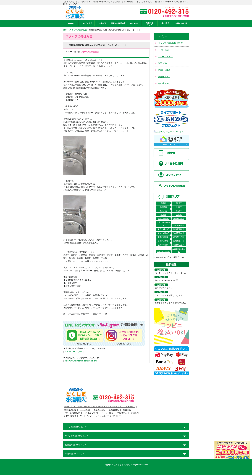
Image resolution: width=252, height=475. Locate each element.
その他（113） (164, 83)
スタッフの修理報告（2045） (171, 43)
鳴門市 (179, 203)
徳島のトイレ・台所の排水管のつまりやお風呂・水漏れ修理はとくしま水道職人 (99, 407)
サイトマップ (86, 416)
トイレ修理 (85, 410)
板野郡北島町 (163, 241)
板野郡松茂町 (178, 237)
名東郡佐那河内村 (163, 223)
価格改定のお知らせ (163, 288)
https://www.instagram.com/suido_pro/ (80, 361)
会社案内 (135, 413)
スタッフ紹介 (107, 413)
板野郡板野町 (163, 245)
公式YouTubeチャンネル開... (167, 280)
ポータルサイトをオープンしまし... (170, 273)
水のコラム (122, 413)
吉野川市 (163, 211)
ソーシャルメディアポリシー (108, 416)
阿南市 (179, 207)
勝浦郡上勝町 (178, 219)
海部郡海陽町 (163, 237)
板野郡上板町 (178, 245)
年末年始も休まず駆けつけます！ (169, 295)
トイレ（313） (164, 50)
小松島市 (163, 207)
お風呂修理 (114, 410)
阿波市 (179, 211)
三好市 (179, 215)
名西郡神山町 (163, 229)
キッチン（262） (165, 57)
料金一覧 (127, 410)
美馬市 (163, 215)
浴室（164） (163, 63)
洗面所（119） (164, 70)
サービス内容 (70, 410)
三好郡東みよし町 (178, 250)
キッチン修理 (99, 410)
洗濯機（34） (164, 77)
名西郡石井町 (178, 225)
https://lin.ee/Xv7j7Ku (73, 351)
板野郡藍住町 (178, 241)
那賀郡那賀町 (178, 229)
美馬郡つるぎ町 (163, 252)
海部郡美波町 (178, 233)
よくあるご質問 (91, 413)
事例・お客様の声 (72, 413)
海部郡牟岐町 (163, 233)
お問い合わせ (70, 416)
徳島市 (163, 203)
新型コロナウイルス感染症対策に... (170, 303)
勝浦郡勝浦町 (163, 219)
